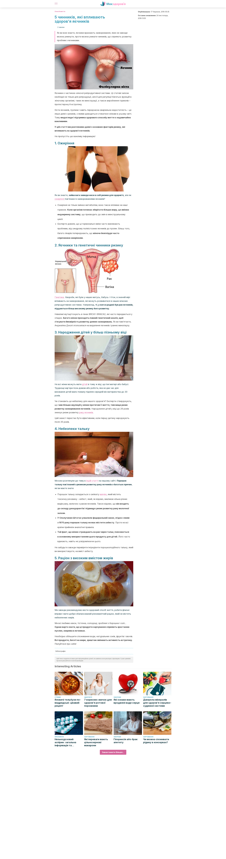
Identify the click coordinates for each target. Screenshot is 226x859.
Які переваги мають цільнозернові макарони (96, 742)
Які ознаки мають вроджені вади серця (126, 701)
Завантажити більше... (113, 752)
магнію (103, 494)
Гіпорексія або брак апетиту (125, 741)
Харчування (148, 697)
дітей (84, 384)
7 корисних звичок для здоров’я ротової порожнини (98, 702)
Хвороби (117, 697)
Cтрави (58, 697)
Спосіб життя (60, 11)
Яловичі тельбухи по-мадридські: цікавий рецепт (68, 702)
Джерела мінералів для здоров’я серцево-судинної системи (157, 702)
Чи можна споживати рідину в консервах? (156, 741)
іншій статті (92, 480)
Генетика (59, 297)
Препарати (59, 737)
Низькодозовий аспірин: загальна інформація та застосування (65, 742)
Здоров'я (88, 697)
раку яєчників (86, 412)
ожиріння (60, 199)
